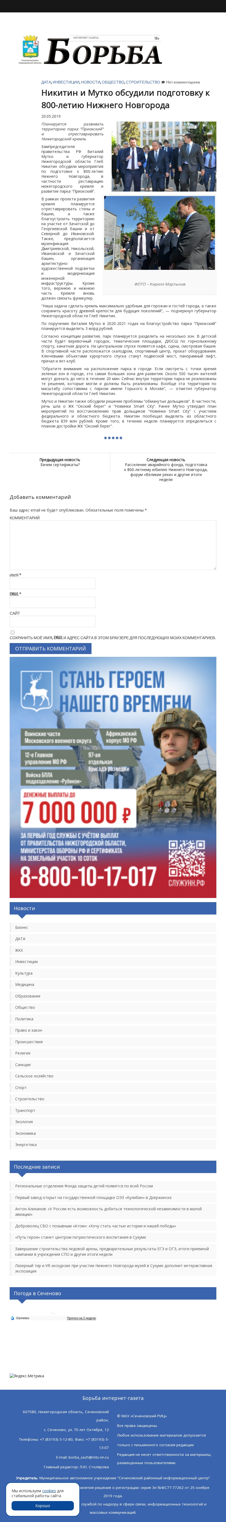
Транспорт (25, 1110)
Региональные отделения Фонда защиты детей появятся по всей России (84, 1185)
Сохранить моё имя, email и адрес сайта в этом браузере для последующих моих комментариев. (113, 637)
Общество (113, 82)
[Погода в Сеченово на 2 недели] (81, 1318)
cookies (49, 1490)
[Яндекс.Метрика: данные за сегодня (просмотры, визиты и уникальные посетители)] (27, 1375)
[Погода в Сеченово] (53, 1313)
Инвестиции (66, 82)
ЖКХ (19, 950)
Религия (22, 1053)
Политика (24, 1018)
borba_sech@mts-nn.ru (89, 1457)
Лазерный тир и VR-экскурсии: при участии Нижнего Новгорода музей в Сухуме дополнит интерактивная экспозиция (113, 1268)
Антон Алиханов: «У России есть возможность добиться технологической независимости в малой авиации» (108, 1211)
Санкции (23, 1064)
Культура (24, 973)
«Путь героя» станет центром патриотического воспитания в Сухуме (80, 1237)
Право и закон (28, 1030)
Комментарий (25, 517)
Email (15, 594)
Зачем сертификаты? (59, 462)
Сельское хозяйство (34, 1076)
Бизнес (21, 927)
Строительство (143, 82)
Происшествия (29, 1041)
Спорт (21, 1087)
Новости (90, 82)
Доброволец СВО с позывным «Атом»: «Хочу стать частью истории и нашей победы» (95, 1225)
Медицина (24, 984)
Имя (15, 575)
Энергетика (26, 1144)
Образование (28, 996)
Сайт (15, 613)
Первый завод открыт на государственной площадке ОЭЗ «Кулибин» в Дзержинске (93, 1197)
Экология (24, 1121)
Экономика (25, 1133)
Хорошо (42, 1505)
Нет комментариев (183, 82)
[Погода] (20, 1317)
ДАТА (46, 82)
